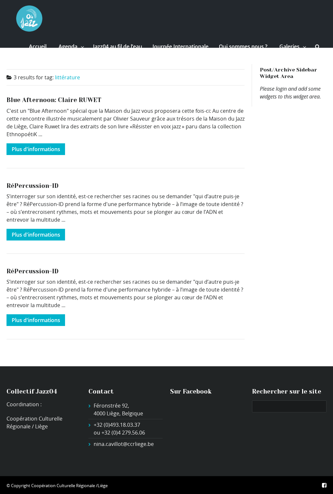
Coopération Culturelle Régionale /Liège (69, 485)
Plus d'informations (36, 149)
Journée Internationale (180, 46)
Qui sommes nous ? (243, 46)
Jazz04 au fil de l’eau (117, 46)
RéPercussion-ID (33, 185)
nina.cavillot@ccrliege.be (124, 444)
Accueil (38, 46)
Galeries (289, 46)
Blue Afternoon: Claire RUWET (54, 100)
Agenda (68, 46)
